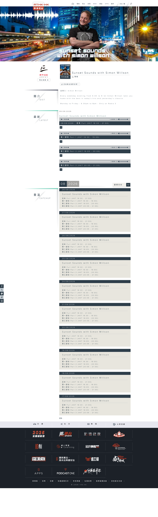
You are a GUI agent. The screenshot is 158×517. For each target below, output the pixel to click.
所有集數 (65, 77)
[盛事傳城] (119, 459)
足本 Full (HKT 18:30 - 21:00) (77, 198)
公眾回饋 (121, 424)
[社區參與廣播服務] (119, 446)
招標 (52, 481)
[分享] (61, 424)
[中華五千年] (92, 471)
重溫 (100, 4)
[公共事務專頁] (92, 446)
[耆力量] (92, 459)
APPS (106, 4)
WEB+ (94, 4)
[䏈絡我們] (88, 424)
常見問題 (77, 481)
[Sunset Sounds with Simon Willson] (60, 127)
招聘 (44, 481)
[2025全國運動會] (39, 434)
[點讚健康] (92, 434)
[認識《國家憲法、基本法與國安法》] (65, 459)
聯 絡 (94, 424)
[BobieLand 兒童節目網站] (119, 434)
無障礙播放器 (102, 481)
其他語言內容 (117, 481)
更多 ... (61, 418)
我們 (112, 4)
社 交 (67, 424)
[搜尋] (131, 3)
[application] (94, 119)
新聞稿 (35, 481)
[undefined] (72, 3)
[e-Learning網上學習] (65, 446)
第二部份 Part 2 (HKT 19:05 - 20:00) (80, 203)
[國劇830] (39, 446)
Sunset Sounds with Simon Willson (82, 116)
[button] (61, 119)
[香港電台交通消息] (34, 424)
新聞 (88, 4)
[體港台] (65, 434)
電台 (83, 4)
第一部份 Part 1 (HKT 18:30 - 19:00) (80, 201)
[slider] (124, 119)
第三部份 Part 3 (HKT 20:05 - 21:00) (80, 206)
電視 (77, 4)
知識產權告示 (64, 481)
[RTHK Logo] (40, 5)
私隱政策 (89, 481)
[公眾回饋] (114, 424)
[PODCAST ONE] (65, 471)
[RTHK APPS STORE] (39, 471)
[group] (118, 119)
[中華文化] (39, 459)
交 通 (40, 424)
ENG (121, 4)
